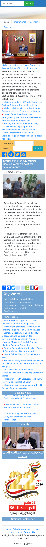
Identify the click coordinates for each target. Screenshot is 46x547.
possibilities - (27, 299)
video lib (23, 424)
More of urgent (10, 317)
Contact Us (29, 532)
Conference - (10, 311)
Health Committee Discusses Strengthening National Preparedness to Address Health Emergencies (21, 117)
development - (11, 305)
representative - (11, 299)
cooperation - (26, 305)
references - (11, 308)
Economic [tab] (35, 22)
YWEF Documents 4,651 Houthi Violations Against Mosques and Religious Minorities (22, 135)
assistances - (25, 302)
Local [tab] (6, 22)
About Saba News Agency (19, 529)
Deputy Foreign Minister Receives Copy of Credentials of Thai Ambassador (21, 415)
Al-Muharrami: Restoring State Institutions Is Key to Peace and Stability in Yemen (22, 372)
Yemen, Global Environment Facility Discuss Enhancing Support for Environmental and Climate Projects (20, 126)
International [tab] (20, 22)
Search (29, 3)
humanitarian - (10, 302)
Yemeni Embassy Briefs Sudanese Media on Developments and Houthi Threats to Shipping (22, 363)
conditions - (24, 308)
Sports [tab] (7, 27)
